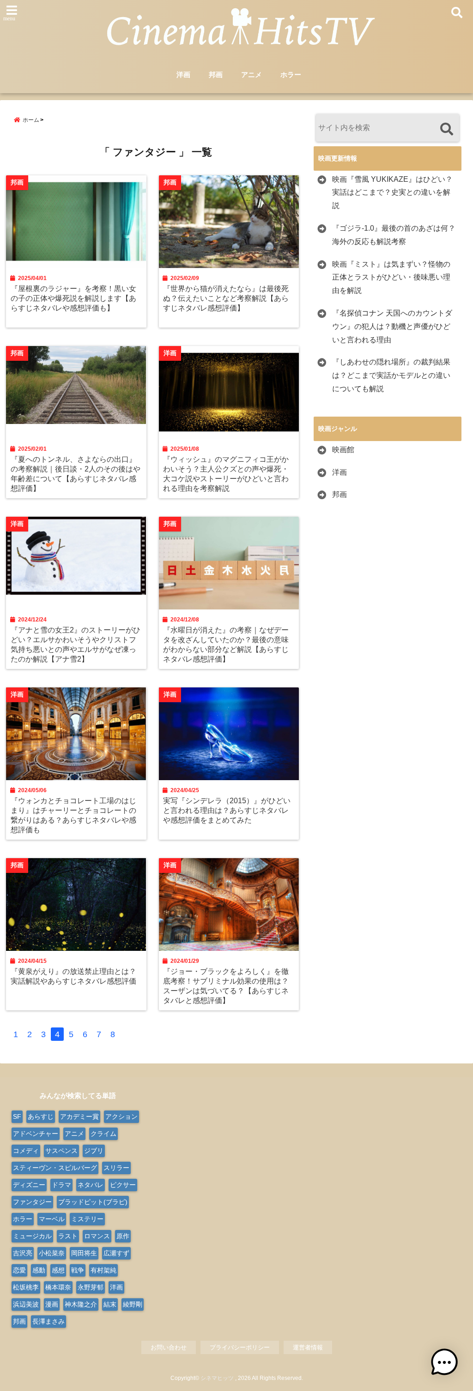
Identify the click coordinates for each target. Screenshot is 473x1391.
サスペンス (61, 1150)
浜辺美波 (26, 1304)
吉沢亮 (22, 1253)
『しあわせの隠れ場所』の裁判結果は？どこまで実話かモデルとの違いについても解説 (391, 375)
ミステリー (87, 1219)
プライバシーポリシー (240, 1347)
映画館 (343, 450)
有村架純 (103, 1270)
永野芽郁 (90, 1287)
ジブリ (93, 1150)
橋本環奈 (58, 1287)
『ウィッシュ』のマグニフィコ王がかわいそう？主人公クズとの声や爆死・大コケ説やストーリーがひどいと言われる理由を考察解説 (226, 473)
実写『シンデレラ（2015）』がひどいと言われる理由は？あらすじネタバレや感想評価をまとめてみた (227, 810)
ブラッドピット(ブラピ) (92, 1202)
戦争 (77, 1270)
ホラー (290, 74)
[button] (444, 1362)
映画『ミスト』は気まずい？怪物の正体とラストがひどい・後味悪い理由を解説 (391, 277)
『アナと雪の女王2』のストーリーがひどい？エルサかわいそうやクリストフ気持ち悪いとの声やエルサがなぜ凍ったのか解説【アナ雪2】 (75, 644)
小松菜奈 (52, 1253)
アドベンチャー (35, 1133)
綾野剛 (132, 1304)
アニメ (251, 74)
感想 (58, 1270)
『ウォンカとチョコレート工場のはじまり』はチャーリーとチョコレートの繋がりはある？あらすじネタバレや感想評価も (73, 815)
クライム (103, 1133)
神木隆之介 (81, 1304)
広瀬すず (116, 1253)
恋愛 (19, 1270)
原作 (122, 1236)
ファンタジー (32, 1202)
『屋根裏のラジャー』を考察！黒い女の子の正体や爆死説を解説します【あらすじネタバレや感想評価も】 (73, 298)
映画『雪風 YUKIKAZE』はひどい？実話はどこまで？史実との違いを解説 (392, 192)
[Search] (446, 129)
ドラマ (61, 1184)
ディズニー (29, 1184)
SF (17, 1116)
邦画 (216, 74)
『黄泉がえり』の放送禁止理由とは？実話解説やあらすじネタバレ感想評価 (73, 976)
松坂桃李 (26, 1287)
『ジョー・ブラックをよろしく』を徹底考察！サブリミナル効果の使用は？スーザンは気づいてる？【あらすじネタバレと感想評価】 (226, 985)
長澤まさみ (48, 1321)
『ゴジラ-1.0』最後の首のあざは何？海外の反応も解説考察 (393, 234)
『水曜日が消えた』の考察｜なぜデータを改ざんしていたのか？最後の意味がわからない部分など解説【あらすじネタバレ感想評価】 (226, 644)
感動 (38, 1270)
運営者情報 (308, 1347)
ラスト (68, 1236)
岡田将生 (84, 1253)
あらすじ (41, 1116)
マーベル (52, 1219)
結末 (109, 1304)
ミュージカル (32, 1236)
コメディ (26, 1150)
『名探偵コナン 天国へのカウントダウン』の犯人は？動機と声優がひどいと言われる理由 (392, 326)
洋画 (183, 74)
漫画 (51, 1304)
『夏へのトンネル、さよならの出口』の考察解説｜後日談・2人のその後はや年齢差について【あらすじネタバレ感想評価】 (75, 473)
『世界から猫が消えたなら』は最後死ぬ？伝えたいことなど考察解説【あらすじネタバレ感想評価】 (226, 298)
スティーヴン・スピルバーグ (55, 1167)
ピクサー (123, 1184)
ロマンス (97, 1236)
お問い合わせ (169, 1347)
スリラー (116, 1167)
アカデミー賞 (79, 1116)
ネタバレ (90, 1184)
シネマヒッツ (217, 1378)
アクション (121, 1116)
